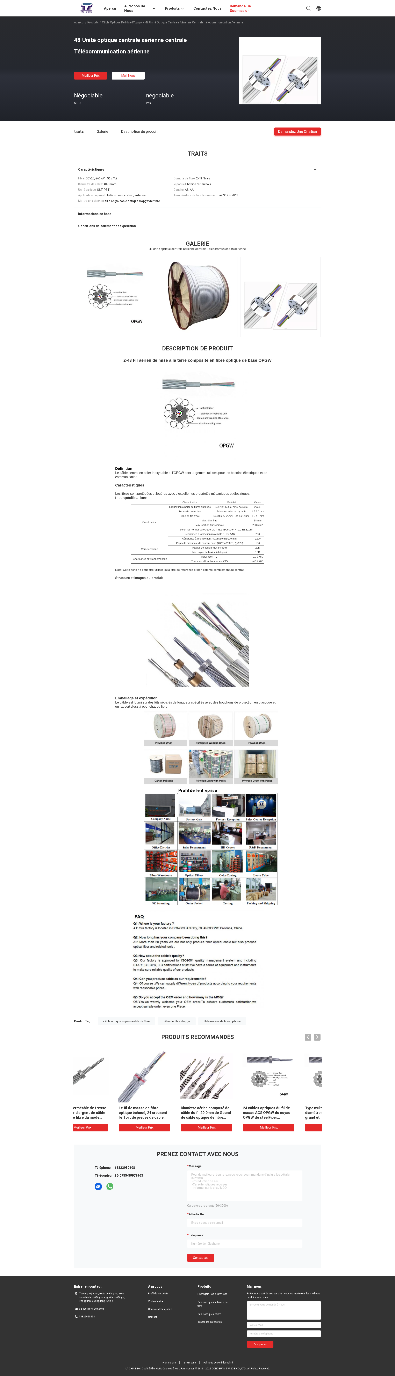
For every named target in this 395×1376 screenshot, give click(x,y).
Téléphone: (196, 1235)
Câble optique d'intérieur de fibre (213, 1304)
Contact (152, 1317)
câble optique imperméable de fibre (126, 1021)
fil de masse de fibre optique (222, 1021)
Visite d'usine (155, 1301)
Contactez (200, 1258)
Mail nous (128, 75)
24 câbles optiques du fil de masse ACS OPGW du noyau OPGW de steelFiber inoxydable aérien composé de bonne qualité (228, 1117)
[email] (98, 1186)
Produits (93, 22)
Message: (195, 1166)
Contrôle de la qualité (160, 1309)
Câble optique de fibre (209, 1314)
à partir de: (196, 1214)
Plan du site (169, 1362)
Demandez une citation (297, 131)
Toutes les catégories (210, 1322)
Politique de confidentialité (218, 1362)
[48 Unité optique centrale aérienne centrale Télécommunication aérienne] (280, 70)
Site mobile (190, 1362)
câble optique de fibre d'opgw (122, 22)
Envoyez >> (260, 1344)
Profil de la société (158, 1293)
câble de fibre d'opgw (177, 1021)
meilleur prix (91, 75)
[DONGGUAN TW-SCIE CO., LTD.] (86, 7)
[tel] (121, 1186)
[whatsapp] (110, 1186)
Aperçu (79, 22)
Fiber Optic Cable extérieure (212, 1294)
